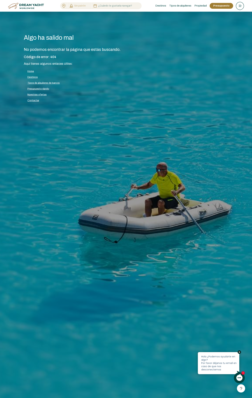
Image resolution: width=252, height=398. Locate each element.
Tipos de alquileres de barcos (43, 83)
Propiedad (200, 5)
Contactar (33, 100)
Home (30, 71)
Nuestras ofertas (37, 94)
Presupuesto (221, 5)
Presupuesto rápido (38, 89)
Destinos (32, 77)
